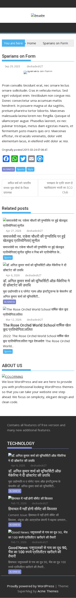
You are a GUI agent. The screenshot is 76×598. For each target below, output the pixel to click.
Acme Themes (48, 591)
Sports (20, 169)
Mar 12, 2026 (13, 319)
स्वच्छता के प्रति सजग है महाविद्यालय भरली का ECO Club (58, 187)
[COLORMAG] (12, 376)
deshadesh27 (35, 66)
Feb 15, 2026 (18, 503)
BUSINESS (8, 169)
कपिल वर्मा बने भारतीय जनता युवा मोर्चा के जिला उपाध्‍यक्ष (17, 188)
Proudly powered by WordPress (30, 586)
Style (30, 169)
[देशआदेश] (6, 27)
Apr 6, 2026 (12, 275)
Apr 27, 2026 (13, 231)
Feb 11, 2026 (18, 542)
